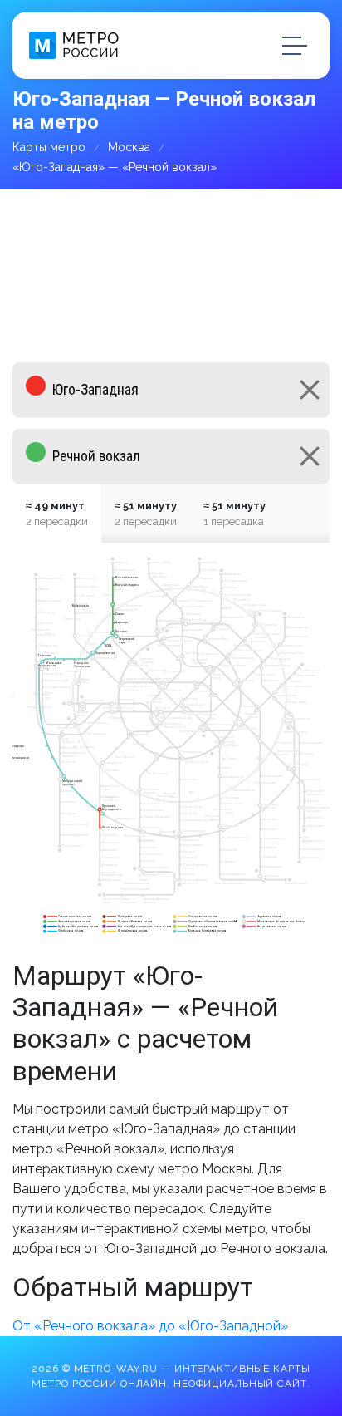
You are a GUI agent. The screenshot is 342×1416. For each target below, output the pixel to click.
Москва (129, 147)
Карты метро (49, 147)
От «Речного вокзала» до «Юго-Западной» (150, 1326)
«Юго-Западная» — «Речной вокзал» (114, 167)
